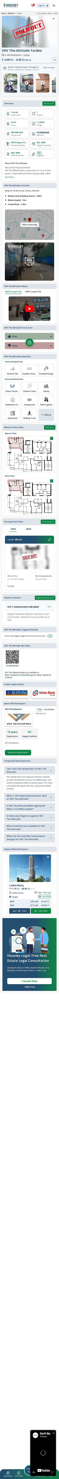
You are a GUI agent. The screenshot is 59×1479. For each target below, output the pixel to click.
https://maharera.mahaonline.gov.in (20, 675)
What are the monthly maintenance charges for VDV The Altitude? (26, 838)
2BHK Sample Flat (33, 291)
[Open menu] (54, 5)
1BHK (13, 529)
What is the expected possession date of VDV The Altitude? (27, 797)
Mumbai (11, 13)
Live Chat (42, 910)
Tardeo (19, 13)
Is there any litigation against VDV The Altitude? (25, 817)
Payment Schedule (44, 598)
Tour (21, 910)
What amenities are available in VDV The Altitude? (26, 827)
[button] (8, 1474)
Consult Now (29, 981)
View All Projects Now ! (18, 752)
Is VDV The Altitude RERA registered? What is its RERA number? (26, 807)
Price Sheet (47, 522)
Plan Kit (49, 427)
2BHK (28, 529)
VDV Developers (13, 55)
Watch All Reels (48, 68)
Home (3, 13)
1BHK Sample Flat (13, 291)
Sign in (41, 5)
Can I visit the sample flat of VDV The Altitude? (26, 770)
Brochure (48, 103)
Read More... (10, 177)
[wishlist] (53, 19)
